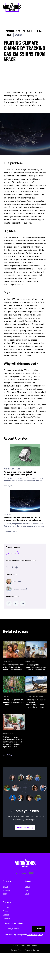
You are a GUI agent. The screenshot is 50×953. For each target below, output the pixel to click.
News (27, 890)
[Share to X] (9, 603)
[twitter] (7, 567)
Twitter (5, 911)
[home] (12, 9)
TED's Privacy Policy (35, 935)
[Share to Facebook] (16, 603)
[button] (45, 4)
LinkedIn (6, 915)
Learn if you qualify (25, 827)
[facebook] (12, 567)
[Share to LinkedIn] (23, 603)
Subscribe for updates (14, 923)
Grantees (6, 890)
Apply (5, 894)
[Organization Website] (16, 567)
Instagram (6, 918)
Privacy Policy (16, 950)
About (27, 887)
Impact (5, 887)
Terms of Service (32, 950)
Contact (6, 907)
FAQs (27, 894)
